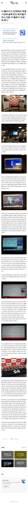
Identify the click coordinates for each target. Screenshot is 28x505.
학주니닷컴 (5, 480)
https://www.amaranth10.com (9, 28)
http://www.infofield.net (8, 38)
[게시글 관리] (7, 439)
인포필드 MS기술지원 (8, 40)
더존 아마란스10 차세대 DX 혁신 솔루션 (10, 30)
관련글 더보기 (24, 447)
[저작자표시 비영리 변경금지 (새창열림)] (16, 439)
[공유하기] (5, 439)
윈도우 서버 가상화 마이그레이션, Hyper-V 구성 (14, 42)
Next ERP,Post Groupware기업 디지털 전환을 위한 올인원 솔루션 (10, 33)
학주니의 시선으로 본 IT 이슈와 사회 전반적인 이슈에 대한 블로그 (11, 483)
